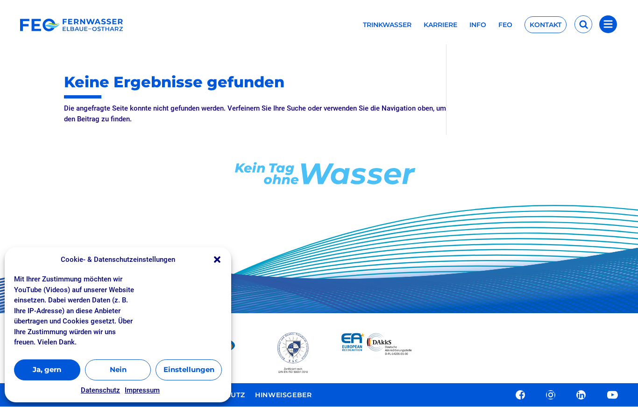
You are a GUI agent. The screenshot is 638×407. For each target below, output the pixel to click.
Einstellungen (188, 369)
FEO (505, 25)
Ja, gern (47, 369)
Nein (118, 369)
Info (477, 25)
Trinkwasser (387, 25)
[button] (217, 259)
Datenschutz (100, 390)
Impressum (142, 390)
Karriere (440, 25)
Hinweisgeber (283, 395)
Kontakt (545, 25)
